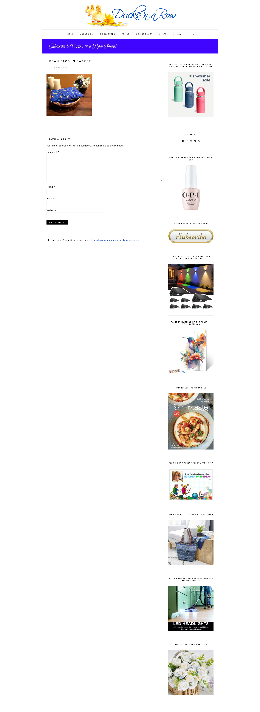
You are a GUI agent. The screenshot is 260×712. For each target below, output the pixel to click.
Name (50, 186)
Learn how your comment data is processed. (116, 240)
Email (50, 198)
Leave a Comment (60, 67)
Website (51, 210)
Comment (52, 152)
